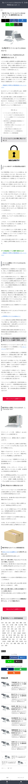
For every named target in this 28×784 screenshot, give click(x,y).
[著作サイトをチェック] (7, 669)
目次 (12, 110)
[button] (18, 24)
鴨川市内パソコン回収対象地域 (11, 133)
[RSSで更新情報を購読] (14, 672)
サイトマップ (21, 777)
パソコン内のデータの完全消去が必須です (14, 115)
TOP (7, 777)
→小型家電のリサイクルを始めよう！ (11, 316)
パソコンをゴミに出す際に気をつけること (13, 112)
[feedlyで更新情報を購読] (20, 669)
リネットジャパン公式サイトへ (14, 398)
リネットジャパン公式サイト (9, 552)
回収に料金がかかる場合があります (13, 128)
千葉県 (4, 651)
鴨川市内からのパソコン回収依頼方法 (13, 131)
